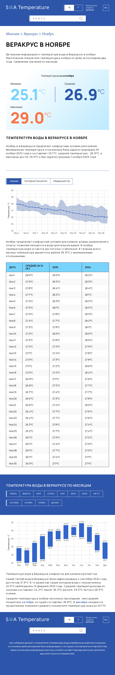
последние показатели (35, 181)
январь (13, 493)
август (96, 493)
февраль (26, 493)
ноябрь (41, 502)
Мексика (13, 34)
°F (78, 7)
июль (84, 493)
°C (69, 7)
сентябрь (14, 502)
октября (28, 602)
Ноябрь (48, 34)
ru (106, 619)
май (62, 493)
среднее (14, 181)
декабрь (55, 502)
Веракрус (31, 34)
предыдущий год (61, 181)
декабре (82, 602)
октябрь (28, 502)
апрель (50, 493)
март (38, 493)
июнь (73, 493)
